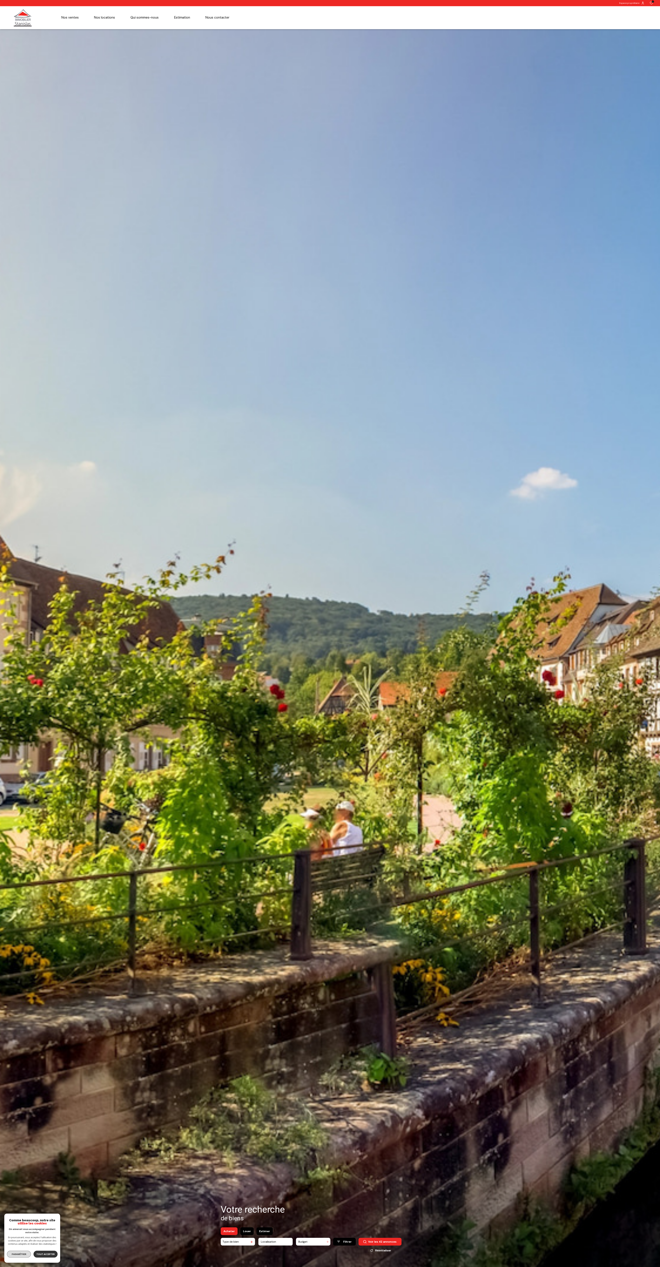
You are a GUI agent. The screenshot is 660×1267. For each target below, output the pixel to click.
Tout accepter (45, 1254)
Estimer (264, 1231)
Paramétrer (19, 1254)
